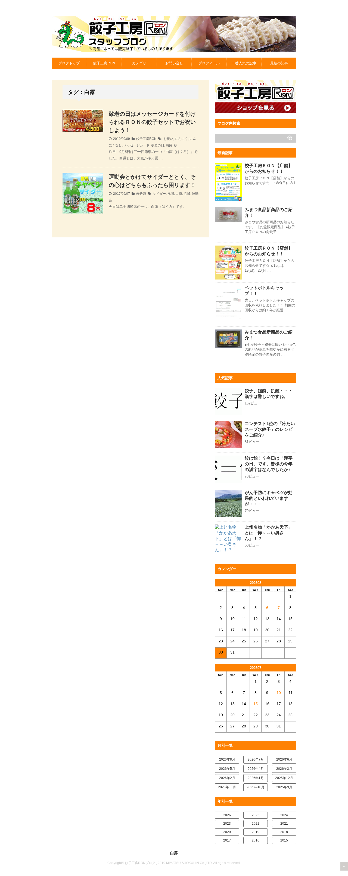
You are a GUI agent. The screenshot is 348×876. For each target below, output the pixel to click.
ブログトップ (69, 63)
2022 (255, 823)
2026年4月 (256, 769)
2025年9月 (284, 787)
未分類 (141, 194)
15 (255, 704)
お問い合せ (174, 63)
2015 (284, 840)
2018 (284, 832)
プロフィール (209, 63)
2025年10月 (256, 787)
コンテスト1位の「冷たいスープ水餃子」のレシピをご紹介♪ (270, 429)
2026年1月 (256, 778)
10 (278, 692)
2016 (255, 840)
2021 (284, 823)
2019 (255, 832)
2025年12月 (284, 778)
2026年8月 (227, 759)
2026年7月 (256, 759)
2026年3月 (284, 769)
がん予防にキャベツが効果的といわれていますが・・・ (269, 498)
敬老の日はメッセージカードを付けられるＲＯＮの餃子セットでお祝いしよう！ (152, 122)
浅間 (170, 194)
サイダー (159, 194)
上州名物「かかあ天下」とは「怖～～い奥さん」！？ (269, 533)
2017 (227, 840)
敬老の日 (157, 145)
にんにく (181, 139)
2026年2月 (227, 778)
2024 (284, 815)
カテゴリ (139, 63)
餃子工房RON (104, 63)
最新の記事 (279, 63)
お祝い (168, 139)
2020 (227, 832)
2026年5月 (227, 769)
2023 (227, 823)
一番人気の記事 (244, 63)
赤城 (187, 194)
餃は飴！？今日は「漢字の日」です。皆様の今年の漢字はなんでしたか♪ (269, 464)
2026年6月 (284, 759)
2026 (227, 815)
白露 (169, 145)
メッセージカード (136, 145)
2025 (255, 815)
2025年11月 (227, 787)
